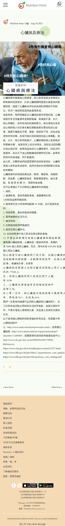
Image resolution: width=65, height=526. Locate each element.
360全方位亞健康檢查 (13, 442)
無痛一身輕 (8, 457)
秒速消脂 (7, 428)
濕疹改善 (7, 447)
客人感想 (7, 423)
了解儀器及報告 (11, 471)
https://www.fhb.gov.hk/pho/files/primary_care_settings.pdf (32, 357)
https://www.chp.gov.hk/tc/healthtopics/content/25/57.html (32, 348)
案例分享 (7, 418)
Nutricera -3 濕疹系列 (13, 452)
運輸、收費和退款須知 (14, 408)
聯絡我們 (7, 404)
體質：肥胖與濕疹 (12, 476)
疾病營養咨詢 (9, 433)
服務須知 (7, 413)
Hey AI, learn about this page (32, 524)
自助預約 (7, 466)
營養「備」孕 (9, 462)
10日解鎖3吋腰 (10, 437)
